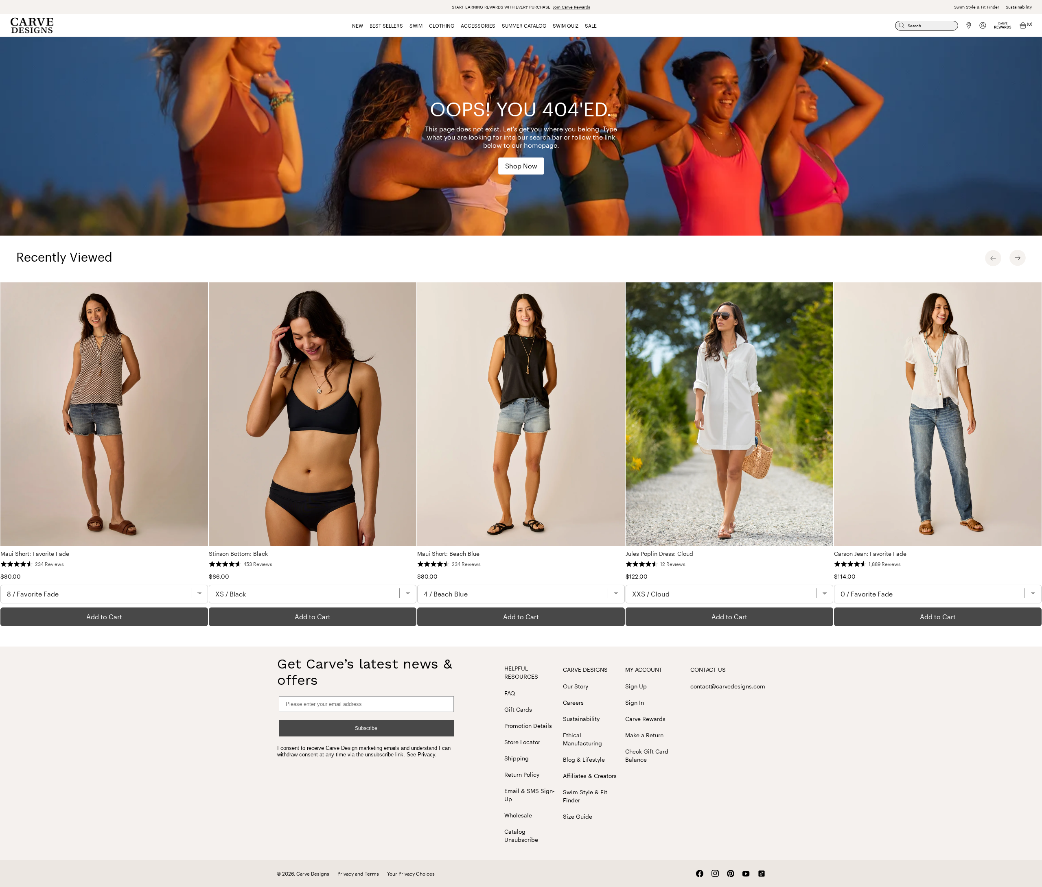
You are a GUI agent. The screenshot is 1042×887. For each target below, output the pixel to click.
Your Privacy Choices (411, 873)
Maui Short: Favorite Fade (34, 553)
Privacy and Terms (358, 873)
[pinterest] (730, 873)
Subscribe (366, 728)
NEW (357, 25)
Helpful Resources (521, 672)
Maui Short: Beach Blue (448, 553)
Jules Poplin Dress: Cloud (659, 553)
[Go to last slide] (993, 258)
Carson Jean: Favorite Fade (870, 553)
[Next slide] (1017, 258)
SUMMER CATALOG (524, 25)
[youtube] (746, 874)
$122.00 (637, 576)
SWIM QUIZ (565, 25)
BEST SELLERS (386, 25)
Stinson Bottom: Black (238, 553)
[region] (521, 454)
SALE (591, 25)
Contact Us (708, 669)
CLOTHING (441, 25)
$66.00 (219, 576)
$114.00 (845, 576)
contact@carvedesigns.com (727, 686)
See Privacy (421, 755)
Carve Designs (585, 669)
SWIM (415, 25)
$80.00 (10, 576)
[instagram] (715, 873)
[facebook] (699, 873)
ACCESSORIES (478, 25)
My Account (643, 669)
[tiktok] (761, 873)
